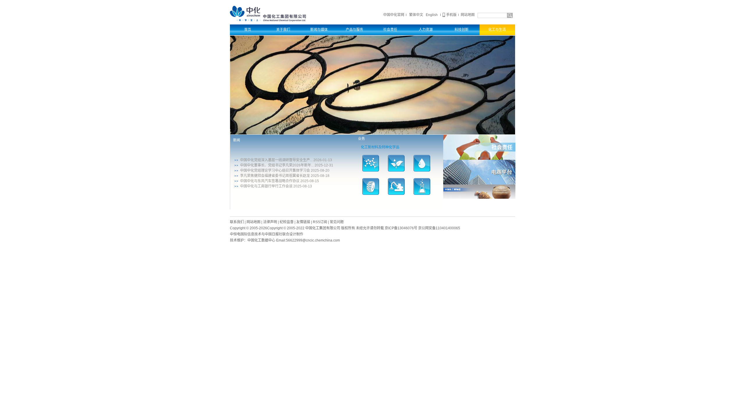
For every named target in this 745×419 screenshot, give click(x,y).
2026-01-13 (322, 160)
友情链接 (303, 222)
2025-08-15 (309, 181)
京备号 (401, 228)
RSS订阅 (320, 222)
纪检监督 (287, 222)
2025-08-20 (320, 170)
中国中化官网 (393, 15)
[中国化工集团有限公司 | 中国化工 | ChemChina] (268, 13)
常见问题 (337, 222)
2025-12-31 (324, 165)
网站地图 (468, 15)
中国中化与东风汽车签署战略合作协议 (269, 181)
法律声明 (270, 222)
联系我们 (237, 222)
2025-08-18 (320, 176)
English (432, 15)
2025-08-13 (302, 186)
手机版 (451, 15)
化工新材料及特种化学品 (380, 147)
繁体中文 (416, 15)
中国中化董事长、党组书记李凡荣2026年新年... (277, 165)
